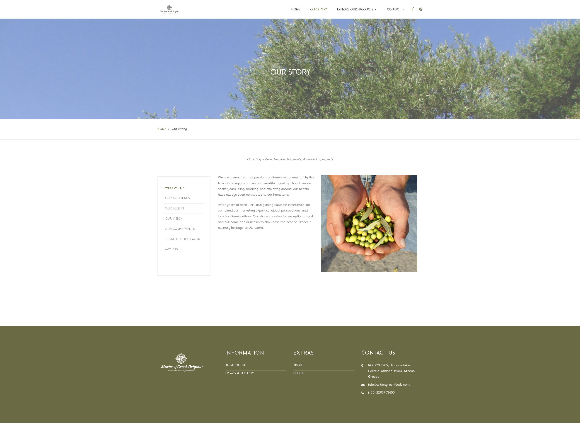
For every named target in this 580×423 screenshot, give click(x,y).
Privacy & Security (239, 373)
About (298, 365)
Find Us (298, 373)
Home (161, 129)
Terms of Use (235, 365)
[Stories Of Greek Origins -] (169, 9)
